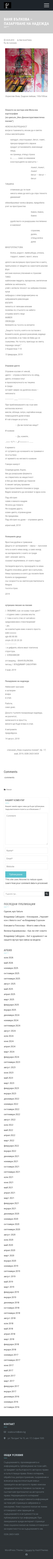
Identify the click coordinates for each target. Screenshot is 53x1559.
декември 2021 (11, 1156)
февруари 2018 (11, 1344)
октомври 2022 (11, 1109)
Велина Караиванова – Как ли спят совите (25, 930)
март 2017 (9, 1381)
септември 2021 (12, 1171)
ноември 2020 (11, 1218)
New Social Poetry (25, 40)
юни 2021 (8, 1182)
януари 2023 (10, 1093)
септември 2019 (12, 1271)
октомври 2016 (11, 1407)
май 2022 (8, 1130)
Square (28, 1550)
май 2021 (8, 1187)
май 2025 (8, 989)
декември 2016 (11, 1396)
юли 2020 (8, 1239)
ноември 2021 (11, 1161)
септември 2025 (12, 978)
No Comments (12, 43)
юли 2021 (8, 1177)
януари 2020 (10, 1260)
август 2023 (9, 1067)
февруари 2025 (11, 1004)
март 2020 (9, 1255)
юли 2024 (8, 1036)
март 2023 (9, 1083)
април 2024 (9, 1046)
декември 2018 (11, 1302)
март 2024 (9, 1051)
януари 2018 (10, 1349)
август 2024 (9, 1030)
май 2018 (8, 1328)
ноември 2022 (11, 1104)
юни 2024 (8, 1041)
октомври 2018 (11, 1307)
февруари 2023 (11, 1088)
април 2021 (9, 1192)
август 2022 (9, 1119)
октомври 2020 (11, 1224)
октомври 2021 (11, 1166)
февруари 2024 (11, 1057)
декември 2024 (11, 1015)
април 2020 (9, 1250)
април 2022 (9, 1135)
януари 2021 (10, 1208)
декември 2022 (11, 1098)
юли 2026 (8, 957)
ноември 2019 (11, 1265)
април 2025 (9, 994)
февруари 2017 (11, 1386)
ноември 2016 (11, 1401)
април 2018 (9, 1334)
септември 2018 (12, 1313)
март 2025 (9, 999)
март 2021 (9, 1198)
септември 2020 (12, 1229)
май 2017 (8, 1370)
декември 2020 (11, 1213)
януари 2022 (10, 1151)
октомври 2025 (11, 973)
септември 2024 (12, 1025)
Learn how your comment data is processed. (26, 883)
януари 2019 (10, 1297)
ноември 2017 (11, 1354)
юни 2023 (8, 1072)
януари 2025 (10, 1009)
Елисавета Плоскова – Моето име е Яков (24, 925)
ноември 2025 (11, 968)
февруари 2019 (11, 1292)
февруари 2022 (11, 1145)
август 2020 (9, 1234)
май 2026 (8, 962)
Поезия (9, 789)
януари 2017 (10, 1391)
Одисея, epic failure (13, 911)
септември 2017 (12, 1360)
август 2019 (9, 1276)
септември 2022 (12, 1114)
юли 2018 (8, 1323)
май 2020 (8, 1245)
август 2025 (9, 983)
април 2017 (9, 1375)
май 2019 (8, 1281)
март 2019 (9, 1287)
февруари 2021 (11, 1203)
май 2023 (8, 1077)
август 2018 (9, 1318)
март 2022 (9, 1140)
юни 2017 (8, 1365)
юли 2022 (8, 1124)
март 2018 (9, 1339)
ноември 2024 (11, 1020)
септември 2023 (12, 1062)
